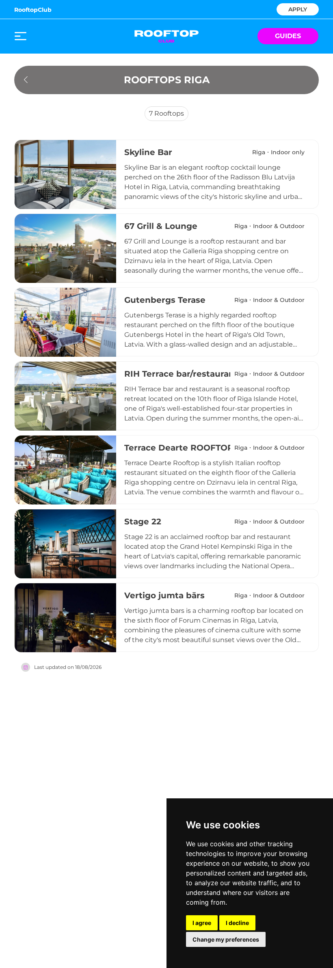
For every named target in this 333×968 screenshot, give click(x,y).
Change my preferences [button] (225, 939)
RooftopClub (33, 9)
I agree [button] (201, 922)
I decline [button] (237, 922)
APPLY (297, 9)
